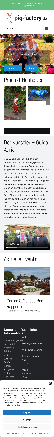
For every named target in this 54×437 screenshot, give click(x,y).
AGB (24, 337)
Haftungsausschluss (27, 343)
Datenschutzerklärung (29, 433)
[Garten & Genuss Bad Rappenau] (27, 281)
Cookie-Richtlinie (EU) (26, 373)
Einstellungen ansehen (27, 427)
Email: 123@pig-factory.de (31, 5)
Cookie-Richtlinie (12, 433)
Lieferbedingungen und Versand (27, 360)
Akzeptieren (27, 412)
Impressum (43, 433)
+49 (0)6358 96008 (8, 359)
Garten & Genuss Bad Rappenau (25, 304)
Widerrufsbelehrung (27, 349)
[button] (50, 383)
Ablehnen (27, 420)
